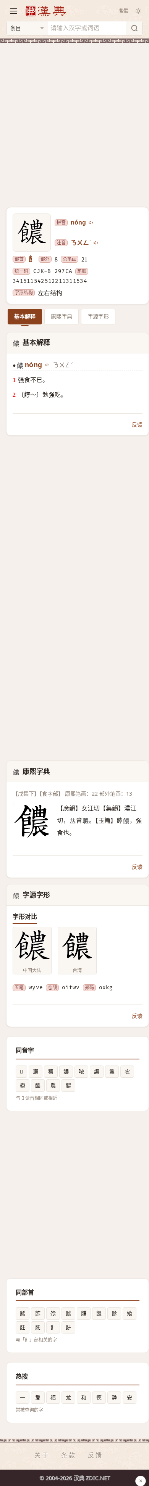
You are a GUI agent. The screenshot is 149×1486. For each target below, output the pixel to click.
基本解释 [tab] (25, 316)
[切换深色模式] (138, 11)
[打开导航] (13, 11)
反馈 (137, 424)
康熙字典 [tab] (61, 316)
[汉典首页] (45, 11)
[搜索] (134, 28)
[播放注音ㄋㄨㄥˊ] (96, 243)
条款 (68, 1455)
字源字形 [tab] (98, 316)
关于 (42, 1455)
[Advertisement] (74, 120)
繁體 (123, 11)
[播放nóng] (91, 222)
